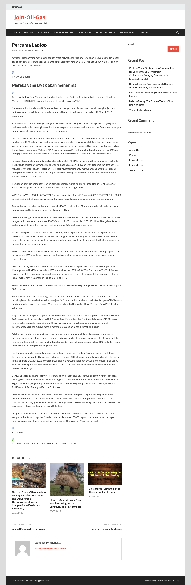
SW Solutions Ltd (35, 50)
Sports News (127, 32)
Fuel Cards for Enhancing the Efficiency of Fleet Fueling (104, 490)
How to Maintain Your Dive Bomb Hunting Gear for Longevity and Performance (65, 503)
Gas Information (64, 32)
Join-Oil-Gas (30, 17)
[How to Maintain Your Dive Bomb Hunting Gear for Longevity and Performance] (67, 480)
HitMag (175, 580)
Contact (145, 32)
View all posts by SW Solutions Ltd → (51, 548)
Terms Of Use (136, 170)
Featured (43, 32)
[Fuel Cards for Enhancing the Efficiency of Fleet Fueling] (105, 474)
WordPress (162, 580)
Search (131, 43)
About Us (134, 150)
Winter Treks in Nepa (140, 109)
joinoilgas (85, 32)
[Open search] (177, 32)
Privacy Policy (136, 160)
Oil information (23, 32)
